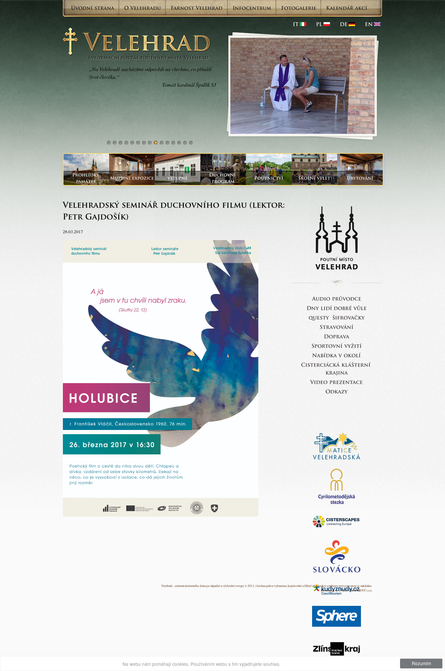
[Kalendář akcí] (346, 8)
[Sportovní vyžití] (336, 345)
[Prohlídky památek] (86, 178)
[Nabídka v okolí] (336, 354)
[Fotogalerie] (298, 8)
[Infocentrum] (252, 8)
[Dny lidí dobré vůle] (337, 307)
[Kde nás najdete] (337, 336)
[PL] (323, 24)
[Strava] (336, 326)
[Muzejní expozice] (132, 178)
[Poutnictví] (269, 178)
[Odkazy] (336, 391)
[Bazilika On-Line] (336, 381)
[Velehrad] (372, 24)
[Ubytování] (360, 178)
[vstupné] (177, 178)
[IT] (299, 24)
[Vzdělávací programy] (314, 178)
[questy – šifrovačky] (337, 317)
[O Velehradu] (142, 8)
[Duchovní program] (223, 178)
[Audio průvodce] (336, 298)
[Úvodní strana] (92, 8)
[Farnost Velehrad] (197, 8)
